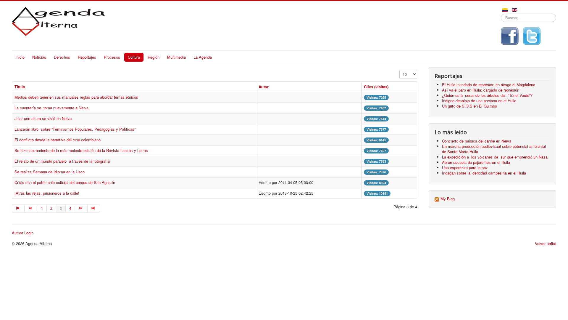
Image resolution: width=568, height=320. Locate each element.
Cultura (134, 57)
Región (153, 57)
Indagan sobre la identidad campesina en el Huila (484, 173)
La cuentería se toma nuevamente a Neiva (51, 108)
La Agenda (202, 57)
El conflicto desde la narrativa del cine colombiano (57, 140)
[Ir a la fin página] (94, 208)
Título (19, 86)
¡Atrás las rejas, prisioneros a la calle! (46, 193)
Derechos (62, 57)
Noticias (39, 57)
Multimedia (176, 57)
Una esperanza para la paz (465, 167)
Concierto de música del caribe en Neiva (476, 141)
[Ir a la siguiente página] (81, 208)
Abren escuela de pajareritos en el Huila (476, 162)
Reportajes (87, 57)
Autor (264, 86)
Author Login (22, 233)
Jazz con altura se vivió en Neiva (43, 118)
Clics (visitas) (376, 86)
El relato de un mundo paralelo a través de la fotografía (62, 161)
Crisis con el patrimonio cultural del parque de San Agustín (64, 182)
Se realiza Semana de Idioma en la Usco (49, 172)
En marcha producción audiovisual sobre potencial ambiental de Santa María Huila (494, 148)
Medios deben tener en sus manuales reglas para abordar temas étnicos (76, 97)
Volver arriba (545, 243)
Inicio (20, 57)
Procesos (112, 57)
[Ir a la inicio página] (18, 208)
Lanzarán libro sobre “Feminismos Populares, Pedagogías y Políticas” (74, 129)
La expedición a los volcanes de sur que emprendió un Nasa (495, 157)
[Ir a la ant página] (31, 208)
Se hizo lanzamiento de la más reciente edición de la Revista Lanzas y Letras (81, 150)
